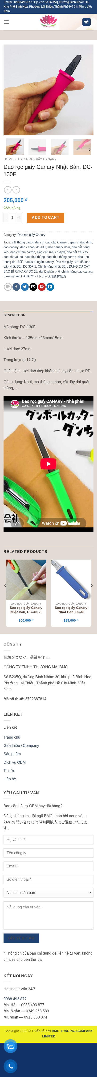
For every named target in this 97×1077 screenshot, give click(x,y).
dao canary (11, 247)
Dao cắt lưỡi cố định (51, 252)
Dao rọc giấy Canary (37, 159)
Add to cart (45, 217)
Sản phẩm (12, 754)
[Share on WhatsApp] (8, 287)
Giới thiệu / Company (21, 746)
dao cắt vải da (13, 257)
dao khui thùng (35, 257)
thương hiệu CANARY (18, 276)
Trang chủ (12, 737)
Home (8, 159)
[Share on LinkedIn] (50, 287)
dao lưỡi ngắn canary (39, 262)
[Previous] (11, 90)
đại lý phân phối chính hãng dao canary (65, 271)
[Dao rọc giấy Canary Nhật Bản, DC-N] (71, 580)
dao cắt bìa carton (22, 252)
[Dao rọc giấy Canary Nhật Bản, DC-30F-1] (26, 580)
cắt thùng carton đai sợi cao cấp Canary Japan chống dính (52, 242)
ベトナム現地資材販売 (50, 276)
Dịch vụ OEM (15, 762)
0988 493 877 (15, 999)
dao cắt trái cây (77, 252)
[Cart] (86, 22)
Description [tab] (14, 315)
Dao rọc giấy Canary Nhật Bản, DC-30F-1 (26, 610)
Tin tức (9, 771)
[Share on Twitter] (25, 287)
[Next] (85, 90)
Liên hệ (10, 779)
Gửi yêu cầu (21, 938)
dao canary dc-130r (33, 247)
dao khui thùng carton (61, 257)
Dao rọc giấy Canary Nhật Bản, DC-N (71, 610)
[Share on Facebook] (16, 287)
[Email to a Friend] (33, 287)
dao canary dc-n (59, 247)
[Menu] (6, 22)
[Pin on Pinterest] (42, 287)
